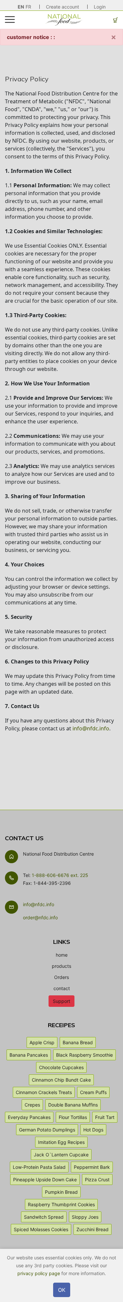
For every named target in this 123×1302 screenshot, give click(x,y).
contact (61, 988)
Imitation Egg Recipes (61, 1142)
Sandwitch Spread (44, 1217)
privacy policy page (38, 1273)
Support (61, 1001)
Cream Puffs (93, 1092)
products (61, 966)
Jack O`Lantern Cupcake (61, 1154)
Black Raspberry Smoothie (84, 1055)
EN (21, 7)
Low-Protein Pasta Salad (39, 1167)
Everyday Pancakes (29, 1117)
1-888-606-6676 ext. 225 (60, 875)
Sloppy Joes (85, 1217)
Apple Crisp (42, 1042)
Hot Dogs (93, 1129)
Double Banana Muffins (73, 1105)
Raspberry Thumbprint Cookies (61, 1204)
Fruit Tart (104, 1117)
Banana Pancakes (29, 1055)
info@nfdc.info (90, 728)
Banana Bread (78, 1042)
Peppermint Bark (92, 1167)
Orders (61, 977)
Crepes (32, 1105)
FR (28, 7)
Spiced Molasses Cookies (41, 1229)
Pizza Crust (97, 1179)
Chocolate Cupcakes (61, 1067)
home (62, 955)
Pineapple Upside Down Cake (45, 1179)
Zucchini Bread (92, 1229)
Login (100, 7)
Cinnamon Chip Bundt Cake (61, 1080)
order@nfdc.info (40, 917)
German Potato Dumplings (47, 1129)
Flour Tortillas (73, 1117)
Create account (62, 7)
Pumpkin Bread (61, 1192)
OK (61, 1290)
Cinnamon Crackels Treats (44, 1092)
